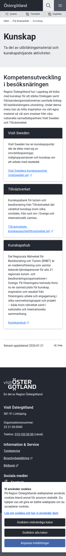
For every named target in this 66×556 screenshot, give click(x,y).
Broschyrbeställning (18, 458)
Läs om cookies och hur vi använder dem (31, 513)
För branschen (21, 20)
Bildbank (11, 465)
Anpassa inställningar (35, 543)
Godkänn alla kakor (34, 532)
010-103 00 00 (24, 434)
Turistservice (12, 451)
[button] (48, 5)
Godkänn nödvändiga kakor (35, 522)
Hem (6, 20)
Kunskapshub (18, 322)
